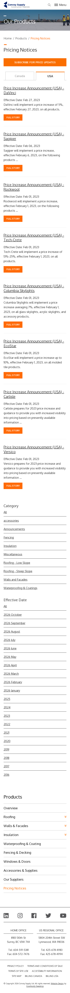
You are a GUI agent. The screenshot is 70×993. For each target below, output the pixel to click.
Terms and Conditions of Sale (45, 966)
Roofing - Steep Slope (18, 571)
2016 (6, 775)
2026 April (10, 665)
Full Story (13, 117)
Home (8, 38)
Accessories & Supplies (21, 870)
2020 (7, 741)
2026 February (13, 682)
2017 (6, 766)
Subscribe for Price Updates (35, 62)
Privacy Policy (15, 966)
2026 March (11, 673)
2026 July (9, 640)
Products (21, 38)
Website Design (57, 983)
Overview (11, 808)
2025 (7, 699)
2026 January (12, 690)
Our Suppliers (14, 879)
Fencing (9, 537)
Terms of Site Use (18, 971)
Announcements (14, 529)
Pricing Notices (15, 888)
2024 (7, 707)
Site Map (16, 976)
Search (49, 5)
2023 (7, 716)
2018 (6, 758)
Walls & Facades (16, 826)
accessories (11, 520)
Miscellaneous (13, 554)
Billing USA (52, 976)
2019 (6, 749)
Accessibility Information (47, 971)
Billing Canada (33, 976)
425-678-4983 (54, 949)
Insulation (10, 546)
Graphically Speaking (35, 986)
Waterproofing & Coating (22, 844)
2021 (6, 732)
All (5, 512)
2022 (7, 724)
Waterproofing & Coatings (20, 588)
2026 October (13, 614)
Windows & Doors (17, 861)
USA (50, 76)
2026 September (14, 623)
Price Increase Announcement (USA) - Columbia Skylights (34, 288)
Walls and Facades (15, 579)
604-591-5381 (21, 949)
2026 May (10, 657)
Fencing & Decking (17, 852)
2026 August (12, 631)
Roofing (9, 817)
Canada (20, 76)
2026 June (10, 648)
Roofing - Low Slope (17, 563)
